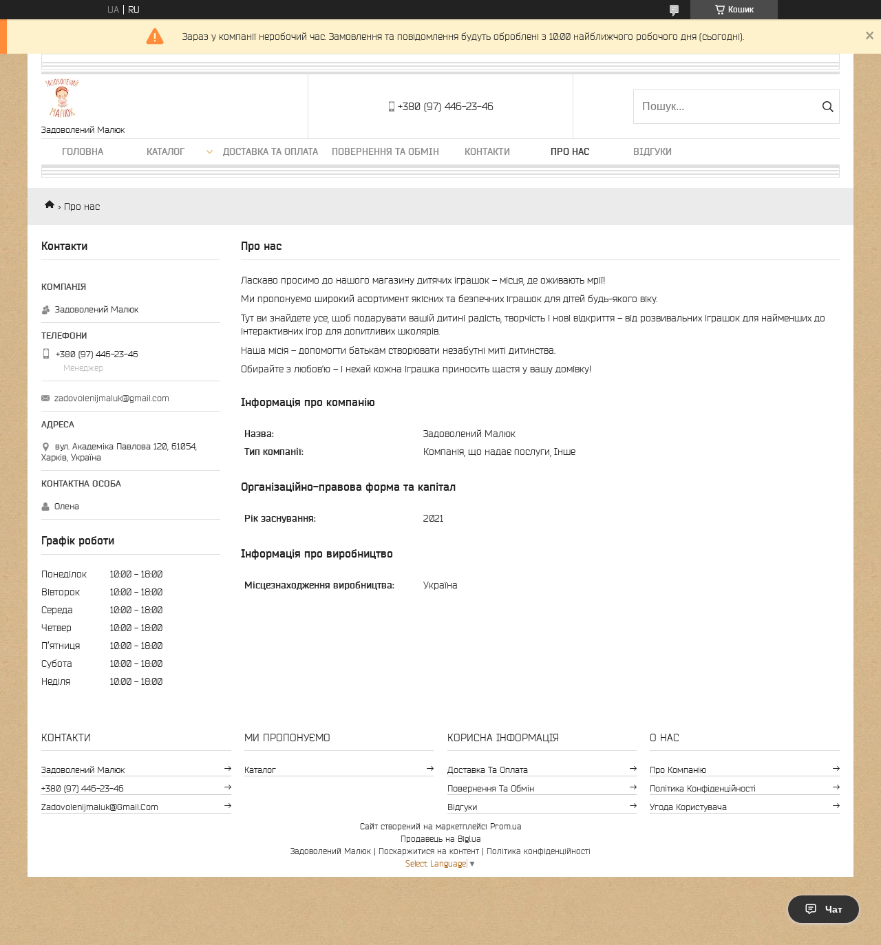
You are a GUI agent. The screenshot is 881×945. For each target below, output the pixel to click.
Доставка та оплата (270, 151)
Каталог (165, 151)
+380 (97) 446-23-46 (82, 788)
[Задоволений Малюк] (62, 99)
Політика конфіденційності (703, 788)
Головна (82, 151)
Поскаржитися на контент (429, 851)
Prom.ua (506, 826)
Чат (833, 909)
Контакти (487, 151)
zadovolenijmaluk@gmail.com (111, 398)
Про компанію (678, 770)
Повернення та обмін (385, 151)
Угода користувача (688, 807)
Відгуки (652, 151)
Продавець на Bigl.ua (441, 838)
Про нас (570, 151)
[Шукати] (828, 106)
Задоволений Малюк (83, 770)
